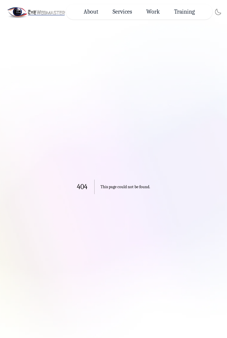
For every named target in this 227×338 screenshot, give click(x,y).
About (91, 11)
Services (122, 11)
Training (184, 11)
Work (153, 11)
